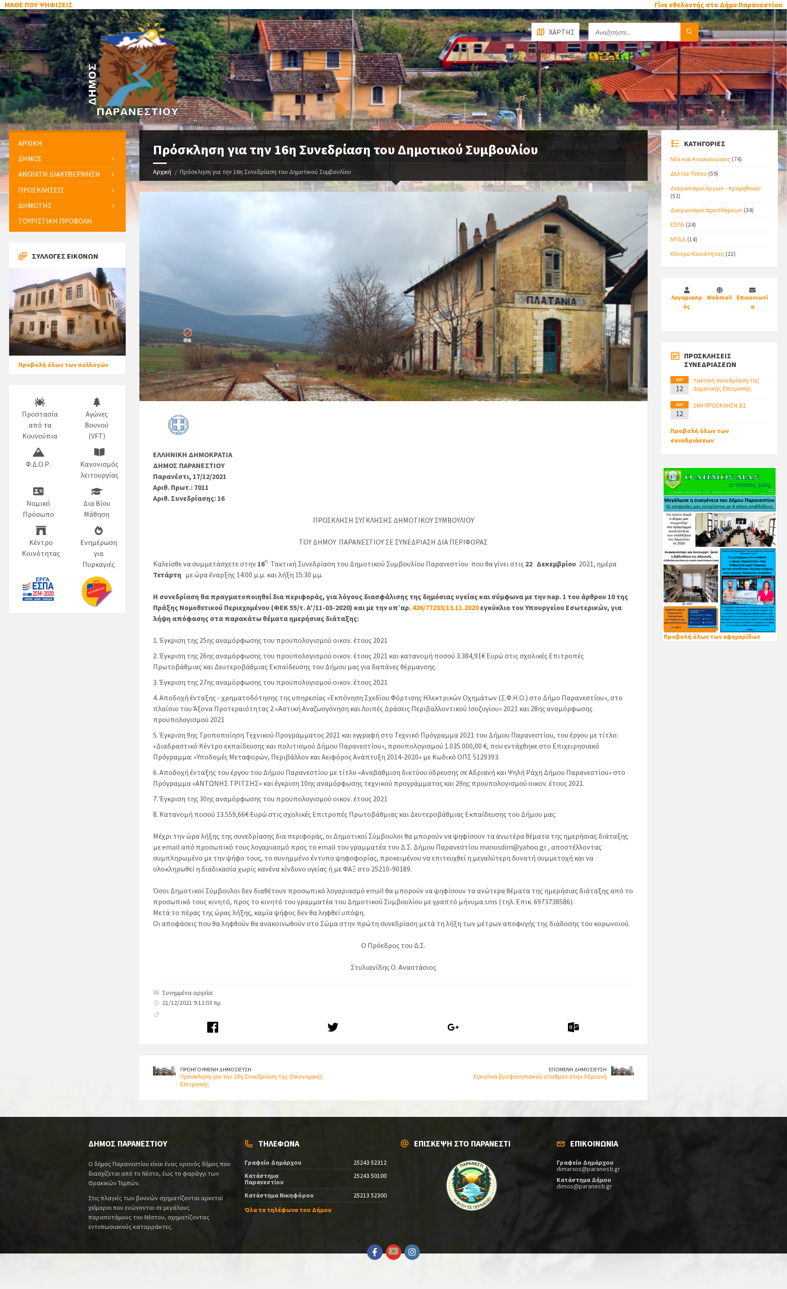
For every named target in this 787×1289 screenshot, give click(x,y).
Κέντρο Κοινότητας (41, 548)
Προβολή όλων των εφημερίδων (712, 636)
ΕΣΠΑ (677, 224)
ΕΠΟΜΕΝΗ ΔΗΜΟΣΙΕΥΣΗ (578, 1069)
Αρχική (162, 172)
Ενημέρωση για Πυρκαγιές (98, 553)
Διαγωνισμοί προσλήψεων (706, 210)
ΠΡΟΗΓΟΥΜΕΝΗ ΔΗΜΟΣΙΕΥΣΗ (215, 1069)
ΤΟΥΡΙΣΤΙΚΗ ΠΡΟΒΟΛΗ (55, 220)
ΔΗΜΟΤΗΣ (35, 205)
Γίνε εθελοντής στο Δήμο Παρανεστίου (718, 4)
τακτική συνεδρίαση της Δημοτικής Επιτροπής (726, 384)
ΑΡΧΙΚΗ (30, 143)
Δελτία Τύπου (688, 173)
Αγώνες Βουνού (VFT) (96, 424)
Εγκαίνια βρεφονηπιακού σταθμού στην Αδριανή (540, 1076)
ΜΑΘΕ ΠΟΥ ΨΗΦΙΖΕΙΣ (39, 4)
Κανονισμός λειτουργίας (99, 469)
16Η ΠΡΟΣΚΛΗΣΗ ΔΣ (719, 405)
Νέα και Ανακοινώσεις (700, 159)
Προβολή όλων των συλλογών (63, 365)
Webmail (719, 297)
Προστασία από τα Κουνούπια (40, 424)
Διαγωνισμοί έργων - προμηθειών (715, 188)
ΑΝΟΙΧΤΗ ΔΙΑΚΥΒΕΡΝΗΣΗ (59, 173)
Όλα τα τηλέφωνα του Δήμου (288, 1210)
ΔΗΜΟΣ (30, 158)
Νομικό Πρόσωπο (38, 509)
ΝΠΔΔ (678, 239)
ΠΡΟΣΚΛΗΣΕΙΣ (41, 189)
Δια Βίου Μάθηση (96, 509)
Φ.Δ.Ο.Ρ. (38, 464)
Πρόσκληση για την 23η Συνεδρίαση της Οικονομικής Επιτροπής (251, 1080)
